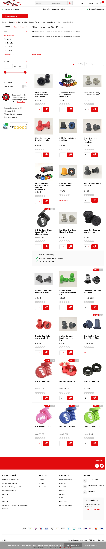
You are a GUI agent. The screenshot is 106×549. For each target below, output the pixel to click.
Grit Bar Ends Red (67, 381)
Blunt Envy (10, 43)
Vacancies (5, 509)
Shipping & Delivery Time (10, 480)
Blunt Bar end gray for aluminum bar (92, 94)
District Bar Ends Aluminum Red (42, 337)
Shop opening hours (9, 490)
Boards (61, 490)
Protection (62, 483)
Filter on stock (8, 86)
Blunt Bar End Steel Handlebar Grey (67, 231)
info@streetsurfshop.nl (96, 485)
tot (14, 66)
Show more (8, 54)
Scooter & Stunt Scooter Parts (28, 22)
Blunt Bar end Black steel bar (92, 184)
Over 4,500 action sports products (54, 9)
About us (5, 494)
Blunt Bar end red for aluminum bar (42, 139)
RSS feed (92, 540)
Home (4, 22)
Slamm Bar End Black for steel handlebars (42, 95)
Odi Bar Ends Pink (42, 427)
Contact (5, 501)
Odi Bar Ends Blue (67, 427)
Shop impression (8, 498)
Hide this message (73, 545)
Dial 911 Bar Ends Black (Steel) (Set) (91, 337)
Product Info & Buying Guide (11, 487)
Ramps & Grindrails (65, 505)
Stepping (12, 22)
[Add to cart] (46, 109)
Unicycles (62, 494)
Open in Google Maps (92, 509)
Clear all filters (19, 27)
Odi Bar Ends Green (92, 427)
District (9, 50)
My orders (42, 483)
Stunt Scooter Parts (48, 22)
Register (41, 480)
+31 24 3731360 (94, 480)
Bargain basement (65, 480)
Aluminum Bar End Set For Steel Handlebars (67, 95)
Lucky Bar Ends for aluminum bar (92, 231)
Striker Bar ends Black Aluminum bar (66, 338)
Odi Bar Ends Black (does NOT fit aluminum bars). (43, 232)
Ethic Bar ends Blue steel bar (67, 139)
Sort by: (80, 64)
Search (70, 3)
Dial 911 (10, 47)
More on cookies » (90, 545)
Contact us (21, 102)
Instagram (102, 466)
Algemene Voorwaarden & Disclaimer (15, 505)
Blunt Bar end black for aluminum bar (43, 292)
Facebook (97, 466)
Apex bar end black (92, 381)
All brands (10, 36)
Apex (9, 39)
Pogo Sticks (63, 501)
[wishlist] (97, 3)
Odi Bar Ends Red (42, 381)
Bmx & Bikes (63, 487)
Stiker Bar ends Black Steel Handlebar (90, 140)
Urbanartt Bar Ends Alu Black (92, 292)
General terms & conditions (77, 540)
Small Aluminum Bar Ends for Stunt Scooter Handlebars (43, 186)
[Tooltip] (21, 108)
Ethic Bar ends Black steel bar (65, 184)
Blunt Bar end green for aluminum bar (67, 293)
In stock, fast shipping (12, 9)
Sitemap (101, 540)
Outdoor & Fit (64, 498)
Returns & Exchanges (9, 483)
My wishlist (42, 487)
